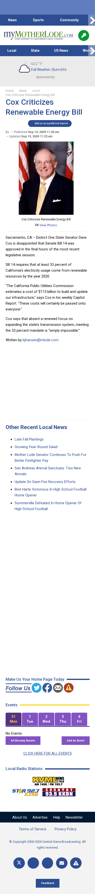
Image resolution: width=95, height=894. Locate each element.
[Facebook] (33, 863)
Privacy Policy (65, 829)
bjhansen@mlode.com (40, 340)
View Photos (48, 225)
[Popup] (83, 35)
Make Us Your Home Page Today (35, 679)
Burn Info (59, 70)
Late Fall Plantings (29, 439)
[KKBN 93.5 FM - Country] (58, 791)
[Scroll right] (91, 20)
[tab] (14, 719)
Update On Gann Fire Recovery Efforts (45, 482)
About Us (19, 817)
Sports (38, 20)
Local (11, 50)
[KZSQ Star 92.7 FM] (24, 791)
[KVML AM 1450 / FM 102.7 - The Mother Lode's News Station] (48, 780)
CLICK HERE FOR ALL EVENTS (47, 753)
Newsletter (74, 817)
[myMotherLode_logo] (38, 35)
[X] (19, 863)
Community (69, 20)
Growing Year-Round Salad (36, 447)
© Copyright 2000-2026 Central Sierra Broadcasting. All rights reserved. (47, 844)
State (35, 50)
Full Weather (40, 70)
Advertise (40, 817)
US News (61, 50)
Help (56, 817)
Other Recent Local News (36, 427)
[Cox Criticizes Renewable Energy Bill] (46, 213)
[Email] (61, 863)
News (12, 20)
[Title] (76, 863)
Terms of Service (32, 829)
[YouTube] (47, 863)
